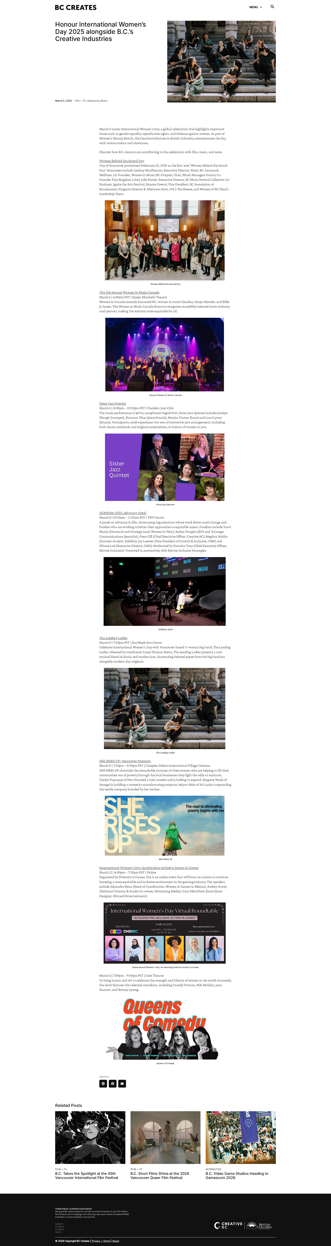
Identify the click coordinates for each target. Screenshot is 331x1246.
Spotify (58, 1231)
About (115, 1240)
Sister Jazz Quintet (112, 403)
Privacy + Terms (101, 1240)
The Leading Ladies (113, 638)
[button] (272, 6)
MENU (253, 7)
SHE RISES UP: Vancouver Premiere (125, 761)
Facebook (59, 1229)
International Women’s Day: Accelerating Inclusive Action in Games (149, 868)
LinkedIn (59, 1223)
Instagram (59, 1226)
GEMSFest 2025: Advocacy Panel (122, 513)
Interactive (93, 100)
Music (104, 100)
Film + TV (80, 100)
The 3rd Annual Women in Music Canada (129, 292)
